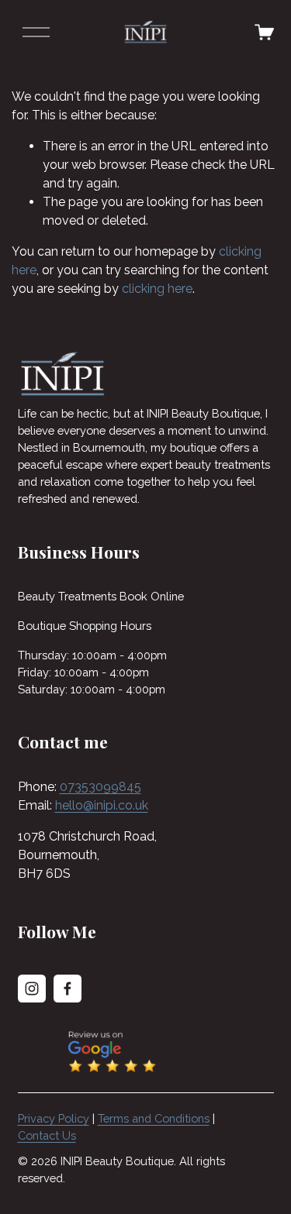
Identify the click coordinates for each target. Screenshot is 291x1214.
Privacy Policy (53, 1118)
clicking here (157, 288)
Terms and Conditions (154, 1118)
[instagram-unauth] (32, 988)
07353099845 (100, 786)
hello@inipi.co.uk (101, 805)
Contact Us (47, 1135)
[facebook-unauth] (67, 988)
